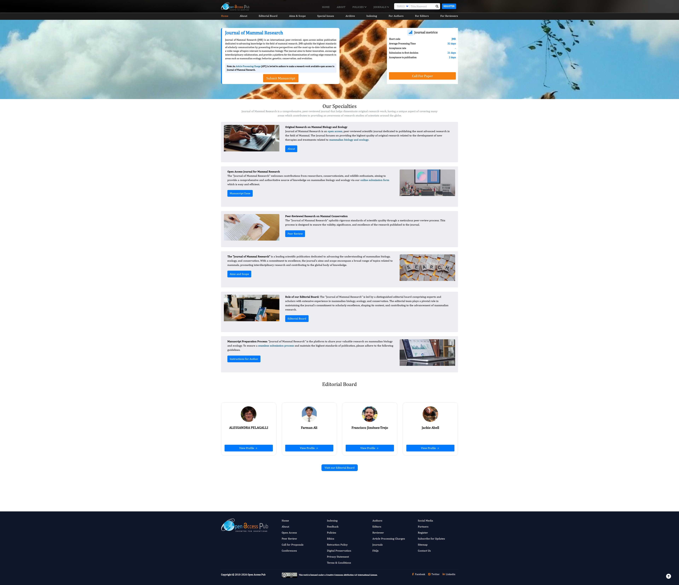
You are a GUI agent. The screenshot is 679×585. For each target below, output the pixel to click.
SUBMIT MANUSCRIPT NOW (375, 487)
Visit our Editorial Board (340, 467)
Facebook (419, 574)
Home (326, 7)
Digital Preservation (339, 550)
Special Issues (325, 16)
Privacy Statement (338, 556)
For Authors (396, 16)
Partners (423, 526)
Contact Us (424, 550)
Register (449, 6)
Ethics (330, 538)
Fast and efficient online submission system (318, 488)
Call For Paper (422, 76)
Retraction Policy (337, 544)
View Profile (247, 448)
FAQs (375, 550)
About (341, 7)
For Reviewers (449, 16)
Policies (358, 7)
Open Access (289, 532)
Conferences (289, 550)
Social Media (425, 520)
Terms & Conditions (339, 562)
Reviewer (378, 532)
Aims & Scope (297, 16)
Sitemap (423, 544)
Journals (380, 7)
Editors (376, 526)
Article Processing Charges (388, 538)
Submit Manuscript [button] (280, 78)
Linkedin (450, 574)
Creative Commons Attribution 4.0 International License (351, 575)
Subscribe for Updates (431, 538)
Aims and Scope (239, 274)
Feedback (332, 526)
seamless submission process (276, 345)
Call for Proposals (292, 544)
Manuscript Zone (240, 193)
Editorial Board (268, 16)
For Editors (422, 16)
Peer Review (295, 233)
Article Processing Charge (248, 66)
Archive (350, 16)
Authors (377, 520)
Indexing (371, 16)
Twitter (435, 574)
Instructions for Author (244, 359)
